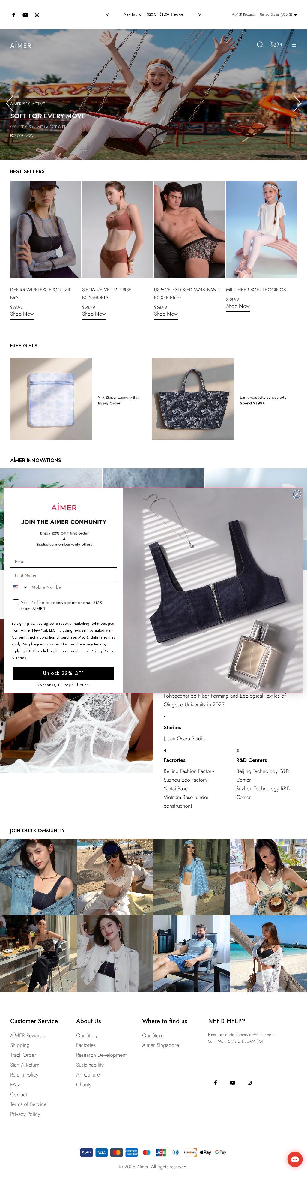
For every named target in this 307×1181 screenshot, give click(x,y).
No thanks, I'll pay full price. (63, 685)
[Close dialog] (296, 494)
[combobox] (19, 587)
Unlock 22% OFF (63, 673)
